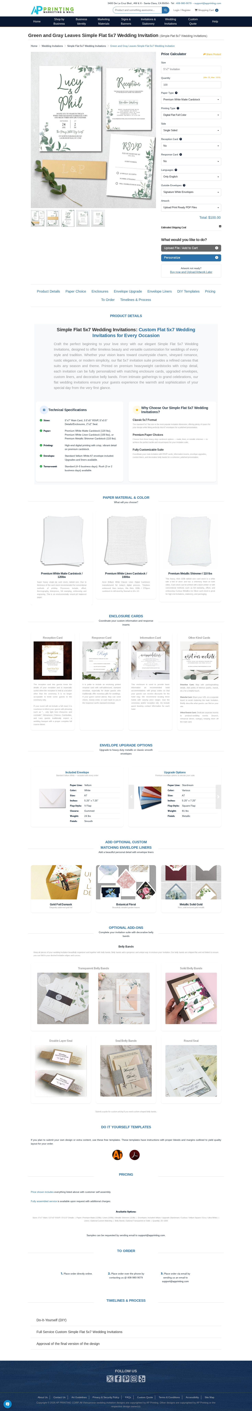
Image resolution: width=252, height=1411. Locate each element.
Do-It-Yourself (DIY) (52, 1320)
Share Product (213, 54)
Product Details (48, 291)
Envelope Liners (159, 291)
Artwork (165, 200)
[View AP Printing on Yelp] (142, 1378)
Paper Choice (75, 291)
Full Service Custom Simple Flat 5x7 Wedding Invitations (79, 1332)
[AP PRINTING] (52, 10)
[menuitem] (37, 21)
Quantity (165, 78)
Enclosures (100, 291)
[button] (131, 797)
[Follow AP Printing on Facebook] (118, 1378)
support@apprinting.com (207, 3)
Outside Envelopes (171, 185)
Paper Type (167, 92)
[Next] (152, 130)
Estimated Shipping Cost (173, 227)
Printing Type (168, 108)
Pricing (210, 291)
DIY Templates (188, 291)
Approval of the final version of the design (68, 1344)
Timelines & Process (135, 300)
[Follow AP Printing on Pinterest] (126, 1378)
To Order (108, 300)
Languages (167, 170)
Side (163, 123)
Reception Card (169, 139)
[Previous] (34, 130)
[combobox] (191, 100)
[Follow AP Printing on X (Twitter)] (110, 1378)
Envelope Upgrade (128, 291)
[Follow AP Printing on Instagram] (133, 1378)
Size (163, 62)
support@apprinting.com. (152, 1235)
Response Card (169, 154)
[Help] (175, 92)
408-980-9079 (183, 3)
